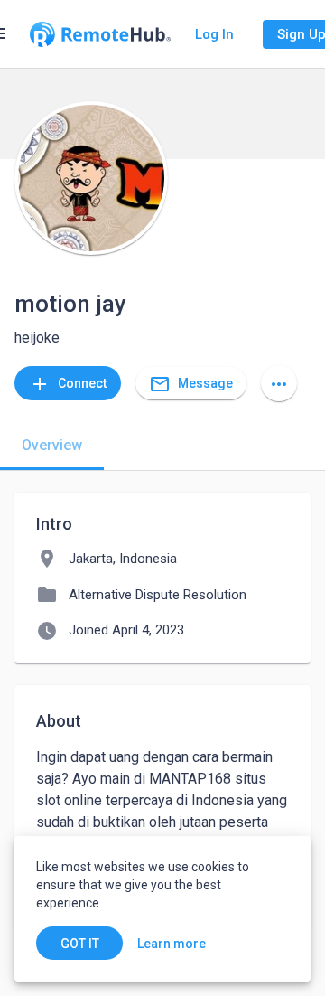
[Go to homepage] (100, 34)
